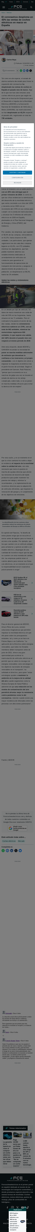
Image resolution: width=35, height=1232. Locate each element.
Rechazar (17, 182)
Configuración (17, 177)
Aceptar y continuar (17, 172)
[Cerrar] (25, 1207)
